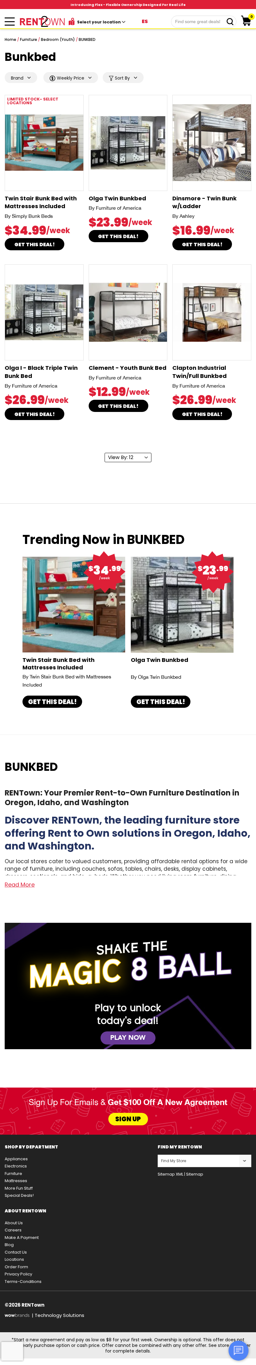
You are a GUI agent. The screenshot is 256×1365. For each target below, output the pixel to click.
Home (10, 39)
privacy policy (18, 1274)
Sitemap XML (170, 1174)
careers (13, 1230)
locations (14, 1259)
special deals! (19, 1195)
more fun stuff (19, 1188)
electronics (16, 1166)
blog (9, 1245)
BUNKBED (87, 39)
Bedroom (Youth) (58, 39)
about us (14, 1223)
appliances (16, 1159)
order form (16, 1267)
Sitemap (194, 1174)
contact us (16, 1252)
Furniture (28, 39)
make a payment (22, 1237)
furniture (13, 1174)
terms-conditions (23, 1281)
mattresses (16, 1181)
